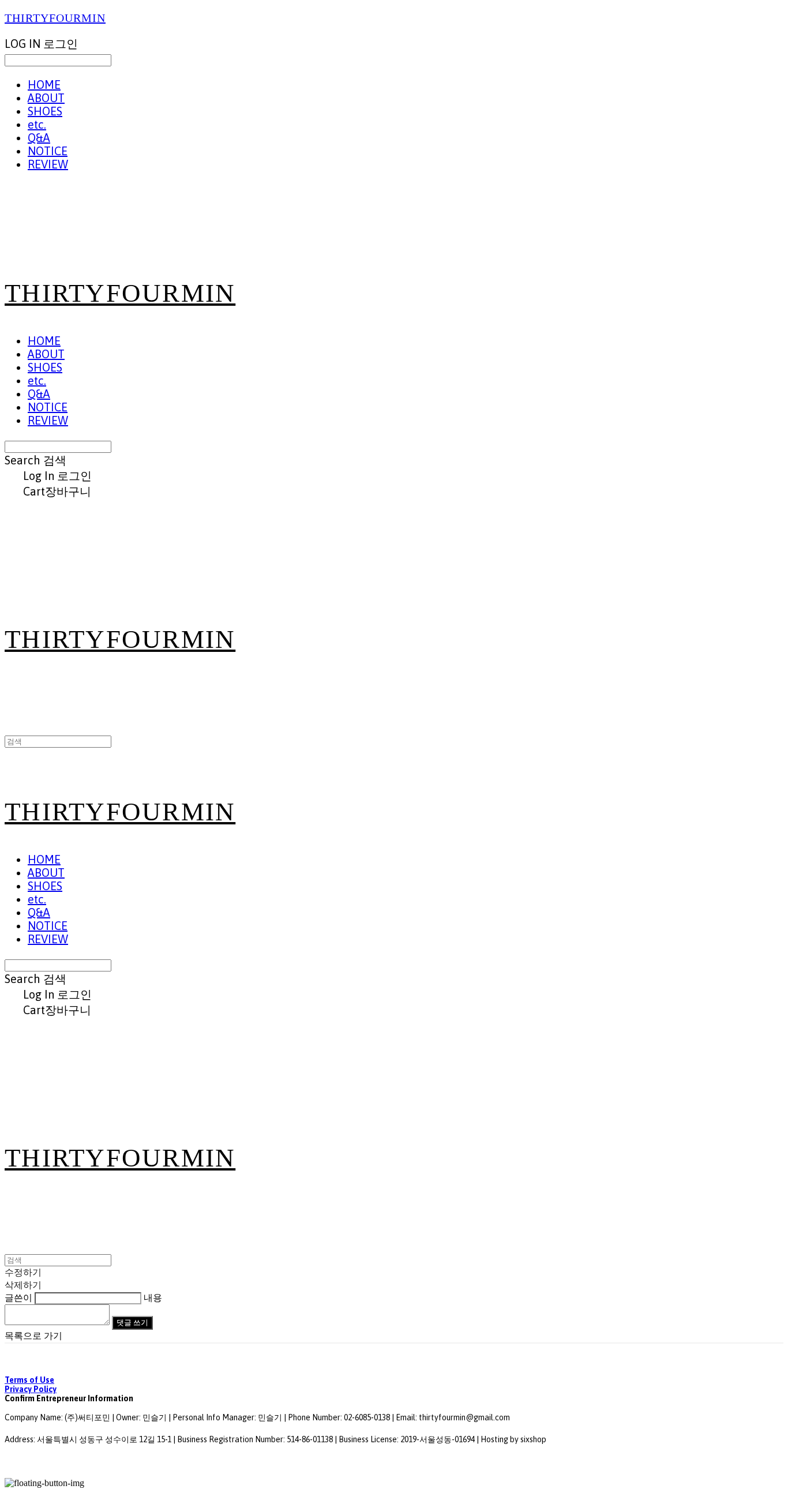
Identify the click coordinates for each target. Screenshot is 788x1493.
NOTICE (47, 150)
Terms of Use (29, 1380)
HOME (44, 84)
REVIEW (48, 164)
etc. (37, 124)
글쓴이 (18, 1298)
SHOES (45, 111)
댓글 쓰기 (132, 1322)
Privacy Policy (31, 1389)
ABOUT (46, 97)
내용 (153, 1298)
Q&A (39, 137)
